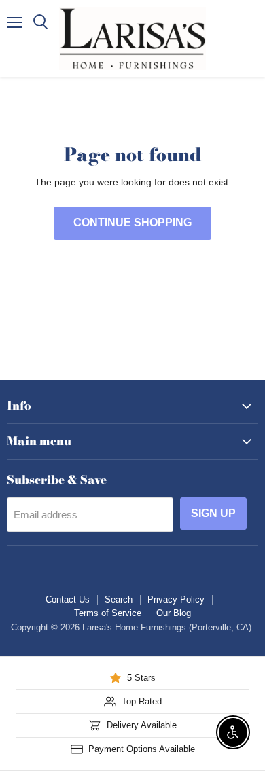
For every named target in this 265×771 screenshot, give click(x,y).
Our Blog (173, 613)
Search (118, 599)
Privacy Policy (176, 599)
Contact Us (68, 599)
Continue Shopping (132, 222)
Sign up (213, 513)
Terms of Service (107, 613)
